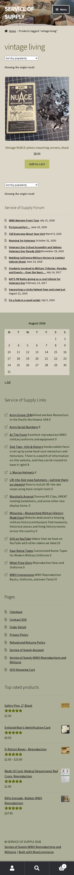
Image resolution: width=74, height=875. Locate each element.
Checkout (16, 612)
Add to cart (37, 164)
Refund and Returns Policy (27, 642)
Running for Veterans (22, 240)
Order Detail (18, 627)
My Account (12, 868)
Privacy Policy (19, 635)
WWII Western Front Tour (24, 220)
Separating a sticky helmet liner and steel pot (37, 289)
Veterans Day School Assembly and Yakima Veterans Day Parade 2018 (35, 249)
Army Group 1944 (21, 415)
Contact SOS (18, 619)
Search (37, 868)
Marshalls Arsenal (22, 496)
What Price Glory (21, 563)
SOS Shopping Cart (22, 670)
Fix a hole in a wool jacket (24, 300)
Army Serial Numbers (24, 427)
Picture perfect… (19, 227)
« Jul (8, 382)
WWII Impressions (22, 575)
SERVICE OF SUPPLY (19, 13)
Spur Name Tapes (21, 551)
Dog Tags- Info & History (26, 447)
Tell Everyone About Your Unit (27, 234)
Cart (57, 865)
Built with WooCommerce (36, 852)
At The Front (18, 435)
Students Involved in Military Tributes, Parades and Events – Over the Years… (38, 270)
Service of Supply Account (27, 650)
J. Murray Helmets (22, 472)
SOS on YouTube (20, 539)
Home (12, 31)
